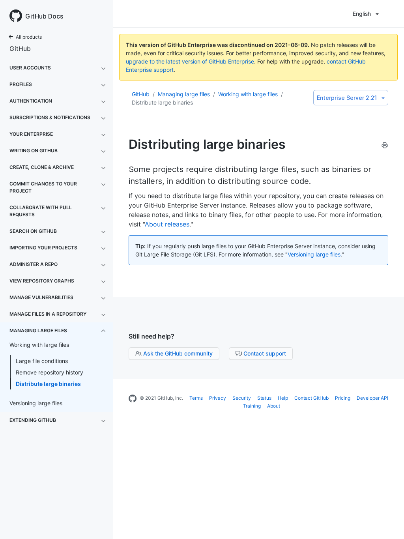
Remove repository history (49, 372)
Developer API (372, 398)
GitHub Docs (44, 16)
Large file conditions (42, 360)
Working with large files (248, 94)
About (273, 406)
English (362, 13)
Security (241, 398)
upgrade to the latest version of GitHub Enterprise (190, 61)
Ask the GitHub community (178, 353)
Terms (196, 398)
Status (264, 398)
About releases (167, 224)
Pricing (342, 398)
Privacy (217, 398)
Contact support (264, 353)
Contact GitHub (311, 398)
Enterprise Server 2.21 (347, 97)
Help (283, 398)
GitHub (20, 48)
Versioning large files (314, 254)
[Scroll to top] (390, 525)
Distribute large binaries (48, 383)
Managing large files (184, 94)
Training (252, 406)
